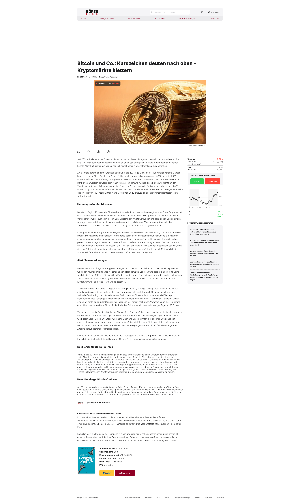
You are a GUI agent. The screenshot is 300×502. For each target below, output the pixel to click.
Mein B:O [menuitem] (215, 18)
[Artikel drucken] (88, 152)
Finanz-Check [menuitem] (134, 18)
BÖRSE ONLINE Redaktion (99, 403)
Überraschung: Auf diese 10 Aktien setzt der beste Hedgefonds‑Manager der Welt (205, 264)
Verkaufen (212, 181)
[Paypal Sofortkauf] (106, 473)
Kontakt (197, 497)
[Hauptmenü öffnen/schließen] (81, 12)
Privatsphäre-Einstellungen (182, 497)
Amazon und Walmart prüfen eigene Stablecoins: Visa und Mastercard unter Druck (204, 242)
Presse (167, 497)
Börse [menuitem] (83, 18)
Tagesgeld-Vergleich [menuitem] (188, 18)
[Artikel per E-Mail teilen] (78, 151)
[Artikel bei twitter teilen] (108, 151)
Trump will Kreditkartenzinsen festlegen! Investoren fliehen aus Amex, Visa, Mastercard (203, 231)
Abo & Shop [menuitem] (160, 18)
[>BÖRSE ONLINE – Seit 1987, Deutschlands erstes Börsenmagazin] (92, 12)
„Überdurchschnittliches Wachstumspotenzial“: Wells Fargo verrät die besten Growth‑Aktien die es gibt (204, 276)
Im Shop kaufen (125, 473)
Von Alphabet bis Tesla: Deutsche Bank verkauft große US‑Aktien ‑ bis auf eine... (204, 253)
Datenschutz (148, 497)
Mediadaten (220, 497)
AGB (158, 497)
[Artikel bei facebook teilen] (98, 151)
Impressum (208, 497)
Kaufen (197, 181)
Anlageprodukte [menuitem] (107, 18)
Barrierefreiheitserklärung (132, 497)
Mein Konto (215, 12)
